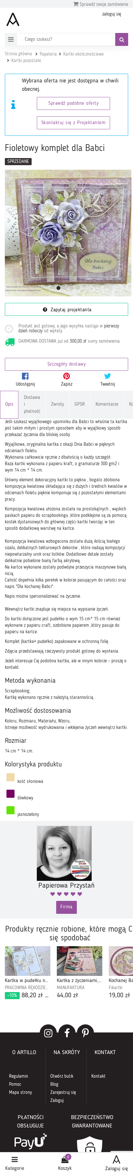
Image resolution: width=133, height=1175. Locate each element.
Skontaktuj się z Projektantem (73, 123)
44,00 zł (67, 995)
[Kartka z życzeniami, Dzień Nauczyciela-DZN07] (79, 961)
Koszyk (65, 1168)
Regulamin (18, 1076)
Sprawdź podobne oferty (73, 103)
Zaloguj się (116, 1168)
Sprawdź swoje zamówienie (103, 4)
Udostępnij (25, 384)
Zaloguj (57, 1100)
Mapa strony (20, 1092)
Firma (66, 907)
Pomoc (15, 1084)
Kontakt (98, 1076)
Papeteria (48, 54)
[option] (27, 973)
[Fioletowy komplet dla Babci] (68, 233)
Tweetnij (107, 384)
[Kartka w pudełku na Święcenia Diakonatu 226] (27, 961)
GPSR (80, 404)
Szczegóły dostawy (66, 364)
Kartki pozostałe (26, 61)
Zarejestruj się (63, 1092)
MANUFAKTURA (71, 988)
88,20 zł (28, 995)
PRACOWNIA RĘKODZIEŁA (27, 988)
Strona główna (18, 54)
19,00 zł (119, 995)
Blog (54, 1084)
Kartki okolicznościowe (83, 54)
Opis (9, 404)
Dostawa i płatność (32, 404)
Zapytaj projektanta (70, 310)
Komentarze (107, 404)
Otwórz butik (61, 1076)
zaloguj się (111, 14)
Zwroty (57, 404)
